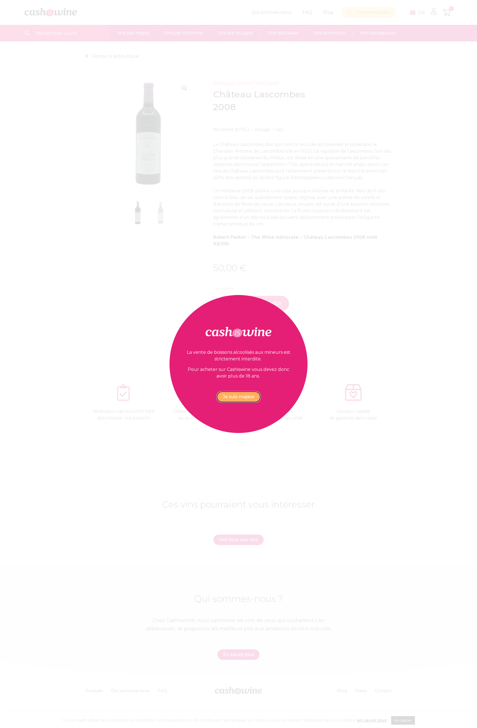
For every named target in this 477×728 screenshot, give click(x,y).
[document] (238, 364)
